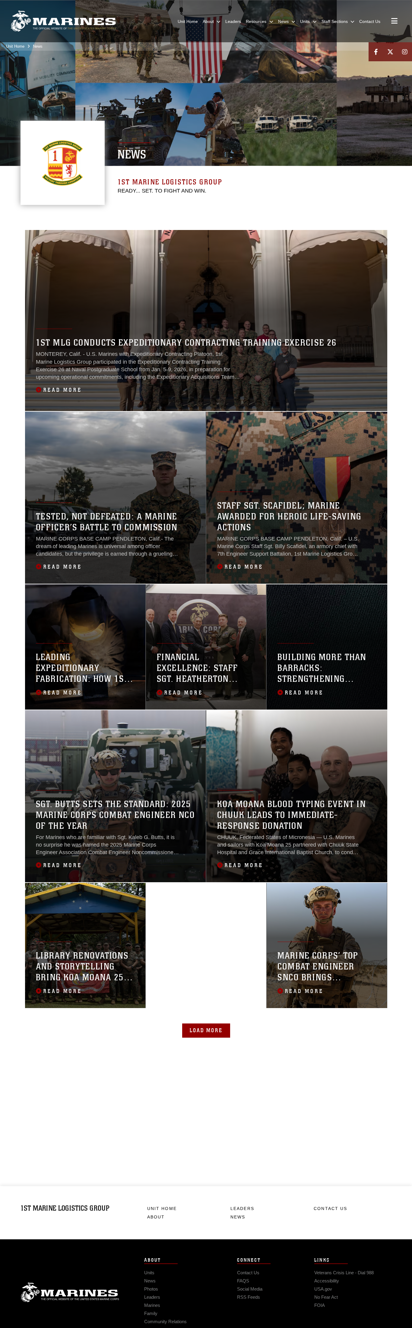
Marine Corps (70, 1292)
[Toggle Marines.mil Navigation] (394, 21)
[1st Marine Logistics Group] (63, 21)
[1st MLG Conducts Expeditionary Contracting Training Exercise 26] (206, 320)
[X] (390, 51)
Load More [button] (206, 1030)
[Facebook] (376, 51)
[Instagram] (405, 51)
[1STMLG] (380, 222)
